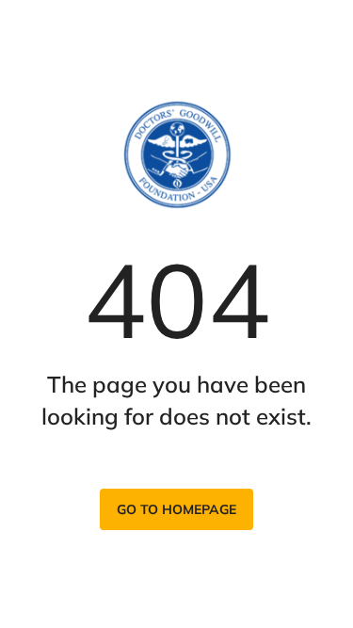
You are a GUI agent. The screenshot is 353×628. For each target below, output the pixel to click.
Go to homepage (176, 509)
